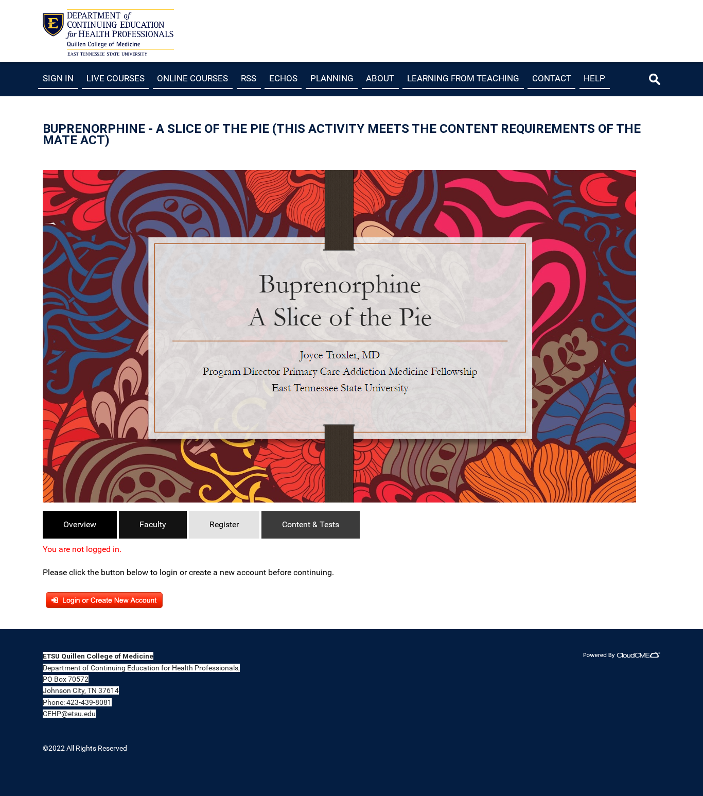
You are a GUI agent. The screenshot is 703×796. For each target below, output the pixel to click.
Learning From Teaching (463, 78)
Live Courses (115, 78)
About (380, 78)
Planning (332, 78)
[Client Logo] (108, 53)
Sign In (58, 78)
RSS (248, 78)
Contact (551, 78)
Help (594, 78)
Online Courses (192, 78)
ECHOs (283, 78)
